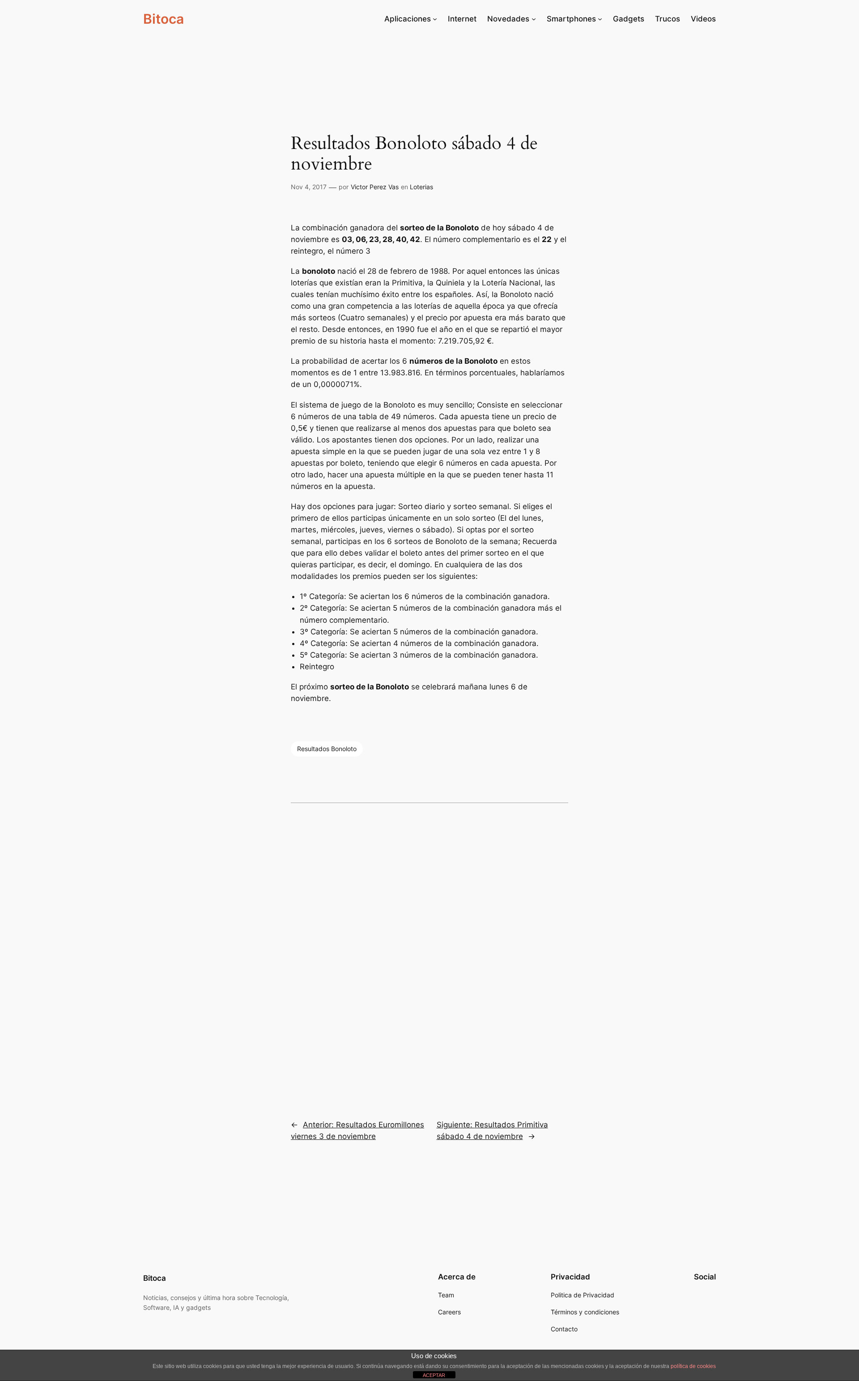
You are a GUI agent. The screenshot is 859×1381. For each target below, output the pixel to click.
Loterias (421, 187)
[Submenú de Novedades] (534, 19)
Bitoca (163, 19)
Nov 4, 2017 (309, 187)
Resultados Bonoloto (327, 748)
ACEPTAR (434, 1375)
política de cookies (693, 1366)
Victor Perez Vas (375, 187)
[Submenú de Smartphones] (600, 19)
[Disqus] (429, 955)
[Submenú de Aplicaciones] (435, 19)
